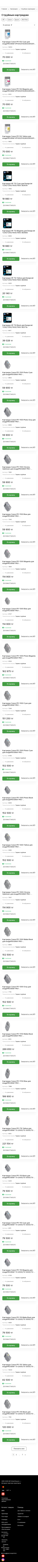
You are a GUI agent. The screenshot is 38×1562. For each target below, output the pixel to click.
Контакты (20, 1525)
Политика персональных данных (6, 1499)
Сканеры (4, 1519)
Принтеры (5, 1513)
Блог (19, 1519)
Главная (4, 9)
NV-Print (25, 19)
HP (3, 19)
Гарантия (20, 1513)
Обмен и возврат (23, 1516)
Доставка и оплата (24, 1510)
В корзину (11, 70)
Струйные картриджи (28, 9)
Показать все (19, 1449)
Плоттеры (5, 1516)
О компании (21, 1522)
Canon (9, 19)
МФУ (3, 1510)
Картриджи (14, 9)
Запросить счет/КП (28, 69)
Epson (17, 19)
